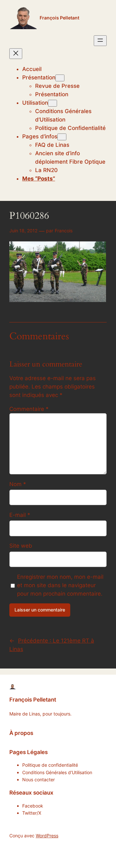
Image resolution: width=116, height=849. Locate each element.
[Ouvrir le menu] (100, 40)
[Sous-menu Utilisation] (52, 103)
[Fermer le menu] (15, 53)
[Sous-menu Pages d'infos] (61, 137)
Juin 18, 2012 (23, 230)
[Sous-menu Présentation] (59, 78)
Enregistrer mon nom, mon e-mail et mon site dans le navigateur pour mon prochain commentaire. (60, 585)
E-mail (19, 515)
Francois (63, 230)
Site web (20, 545)
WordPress (47, 835)
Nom (17, 484)
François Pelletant (59, 17)
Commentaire (29, 409)
